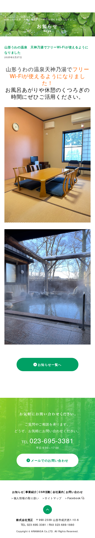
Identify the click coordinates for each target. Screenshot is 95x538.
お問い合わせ (74, 492)
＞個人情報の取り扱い (25, 498)
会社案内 (58, 492)
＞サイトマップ (52, 498)
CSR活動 (45, 492)
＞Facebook (73, 498)
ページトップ (47, 509)
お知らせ (25, 16)
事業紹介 (31, 492)
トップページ (11, 16)
